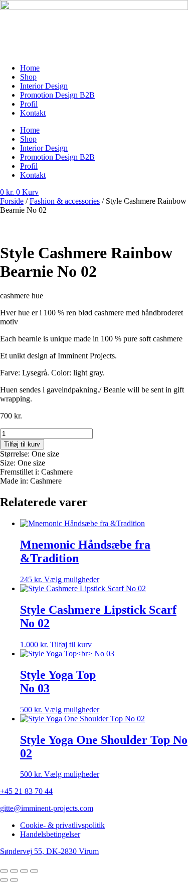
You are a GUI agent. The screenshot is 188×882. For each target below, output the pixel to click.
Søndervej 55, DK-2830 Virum (49, 851)
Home (30, 68)
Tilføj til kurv (22, 444)
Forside (12, 201)
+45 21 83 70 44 (26, 791)
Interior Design (44, 86)
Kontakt (33, 113)
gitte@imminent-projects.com (46, 808)
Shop (28, 77)
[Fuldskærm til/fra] (14, 870)
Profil (29, 104)
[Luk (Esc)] (34, 870)
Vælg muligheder (71, 579)
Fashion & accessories (65, 201)
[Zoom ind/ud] (4, 870)
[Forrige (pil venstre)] (4, 879)
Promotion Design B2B (57, 95)
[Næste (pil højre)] (14, 879)
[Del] (24, 870)
